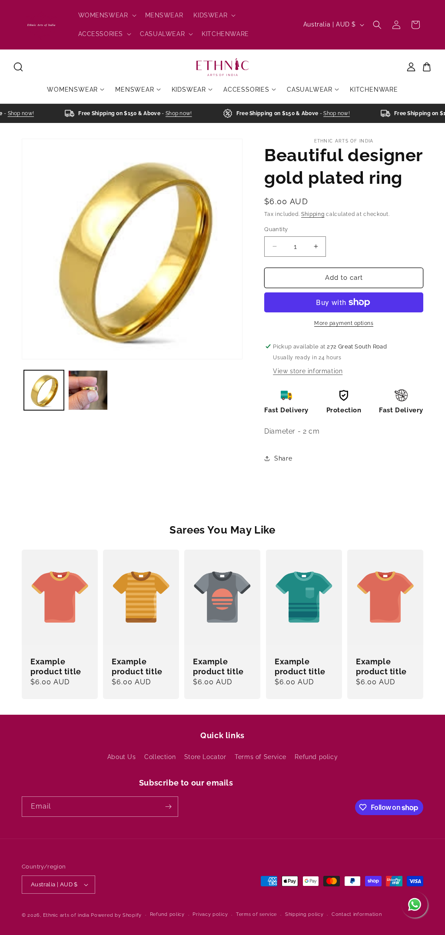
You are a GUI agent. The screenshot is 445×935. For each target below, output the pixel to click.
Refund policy (316, 756)
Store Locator (205, 756)
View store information (307, 371)
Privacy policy (210, 914)
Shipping (313, 214)
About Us (121, 756)
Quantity (276, 229)
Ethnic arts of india (66, 915)
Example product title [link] (55, 666)
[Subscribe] (168, 806)
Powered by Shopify (116, 915)
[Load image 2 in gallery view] (88, 390)
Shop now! (16, 113)
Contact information (357, 914)
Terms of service (256, 914)
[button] (106, 15)
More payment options (343, 323)
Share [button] (283, 458)
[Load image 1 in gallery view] (44, 390)
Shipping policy (304, 914)
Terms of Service (260, 756)
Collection (160, 756)
